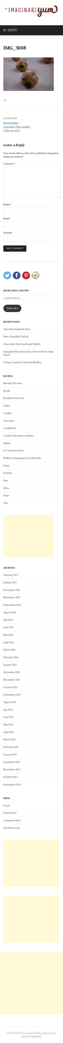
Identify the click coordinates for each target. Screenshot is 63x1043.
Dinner (7, 443)
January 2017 (10, 582)
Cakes (6, 405)
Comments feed (11, 820)
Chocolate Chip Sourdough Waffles (21, 344)
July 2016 (8, 619)
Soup (6, 495)
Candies (7, 413)
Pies (5, 480)
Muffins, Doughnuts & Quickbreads (22, 458)
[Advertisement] (28, 536)
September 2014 (12, 784)
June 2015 (8, 717)
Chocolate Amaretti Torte (16, 329)
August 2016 (9, 612)
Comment (9, 163)
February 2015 (10, 747)
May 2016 (8, 635)
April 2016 (8, 642)
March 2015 (9, 739)
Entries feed (9, 812)
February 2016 (10, 657)
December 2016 (11, 590)
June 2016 (8, 627)
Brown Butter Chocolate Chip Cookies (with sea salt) (16, 126)
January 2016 (10, 664)
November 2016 (11, 597)
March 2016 (9, 649)
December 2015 (11, 672)
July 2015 (8, 709)
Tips (5, 503)
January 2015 (10, 754)
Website (7, 232)
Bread (6, 390)
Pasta (6, 465)
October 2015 (10, 687)
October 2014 (10, 777)
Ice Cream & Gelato (13, 450)
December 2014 (11, 762)
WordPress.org (11, 828)
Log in (6, 805)
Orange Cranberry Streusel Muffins (22, 362)
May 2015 (8, 724)
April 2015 (8, 732)
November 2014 (11, 769)
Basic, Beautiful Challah (16, 336)
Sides (6, 488)
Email (7, 218)
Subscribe (12, 308)
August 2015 (9, 702)
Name (7, 204)
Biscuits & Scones (12, 383)
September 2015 (12, 694)
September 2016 (12, 605)
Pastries (7, 473)
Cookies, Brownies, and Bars (18, 435)
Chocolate (8, 420)
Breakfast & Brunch (13, 398)
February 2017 (10, 575)
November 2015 (11, 679)
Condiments (9, 428)
